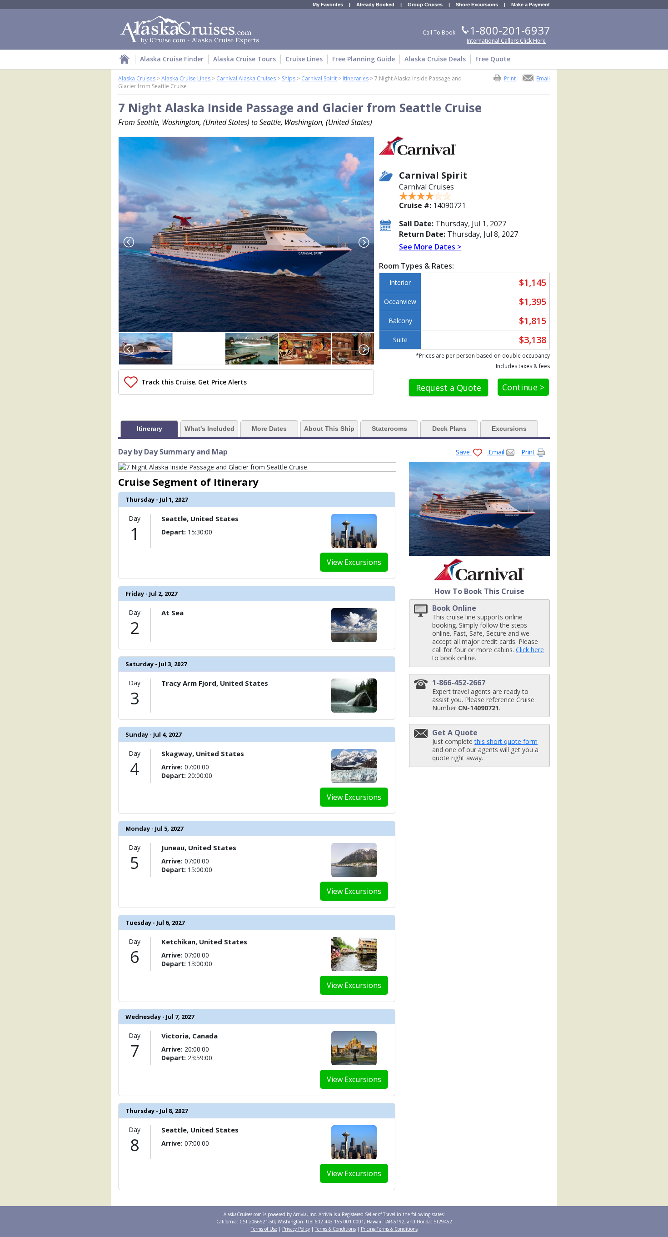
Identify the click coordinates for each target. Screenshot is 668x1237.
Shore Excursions (477, 4)
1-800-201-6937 (509, 30)
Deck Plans (449, 428)
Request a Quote (448, 387)
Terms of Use (264, 1229)
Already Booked (375, 4)
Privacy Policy (296, 1229)
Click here (530, 649)
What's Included (209, 428)
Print (510, 78)
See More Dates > (430, 247)
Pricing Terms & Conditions (389, 1229)
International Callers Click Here (506, 41)
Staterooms (389, 428)
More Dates (269, 428)
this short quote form (506, 741)
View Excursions (354, 562)
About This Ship (329, 428)
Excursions (509, 428)
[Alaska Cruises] (124, 60)
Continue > (523, 387)
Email (543, 78)
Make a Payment (530, 4)
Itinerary (149, 428)
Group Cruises (425, 4)
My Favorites (328, 4)
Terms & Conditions (335, 1229)
